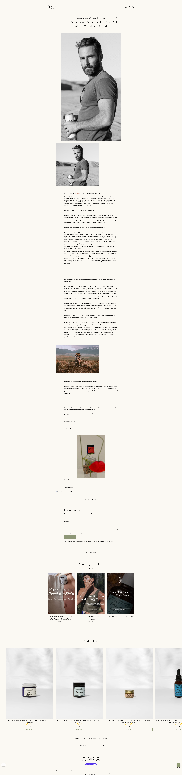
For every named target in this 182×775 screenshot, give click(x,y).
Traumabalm (95, 18)
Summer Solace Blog (112, 17)
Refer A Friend (99, 770)
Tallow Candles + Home (102, 7)
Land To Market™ (68, 17)
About (52, 767)
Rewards (121, 7)
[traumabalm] (91, 456)
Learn (112, 7)
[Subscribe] (104, 745)
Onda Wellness (78, 17)
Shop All (72, 7)
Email (92, 513)
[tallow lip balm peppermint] (91, 492)
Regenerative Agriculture (89, 17)
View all (90, 568)
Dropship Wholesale (114, 770)
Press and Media (100, 767)
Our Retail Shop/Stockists (71, 767)
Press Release (117, 767)
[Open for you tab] (178, 765)
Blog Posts (109, 767)
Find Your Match (81, 770)
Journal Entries (92, 552)
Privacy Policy (95, 541)
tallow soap (88, 18)
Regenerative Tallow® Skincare (85, 7)
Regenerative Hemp (101, 17)
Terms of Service (105, 541)
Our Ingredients (60, 767)
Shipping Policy (71, 770)
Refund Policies (62, 770)
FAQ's (106, 770)
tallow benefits (80, 18)
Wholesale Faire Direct (126, 770)
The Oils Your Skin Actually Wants (121, 617)
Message (66, 521)
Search (93, 767)
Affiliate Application (85, 767)
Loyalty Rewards (90, 770)
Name (66, 513)
